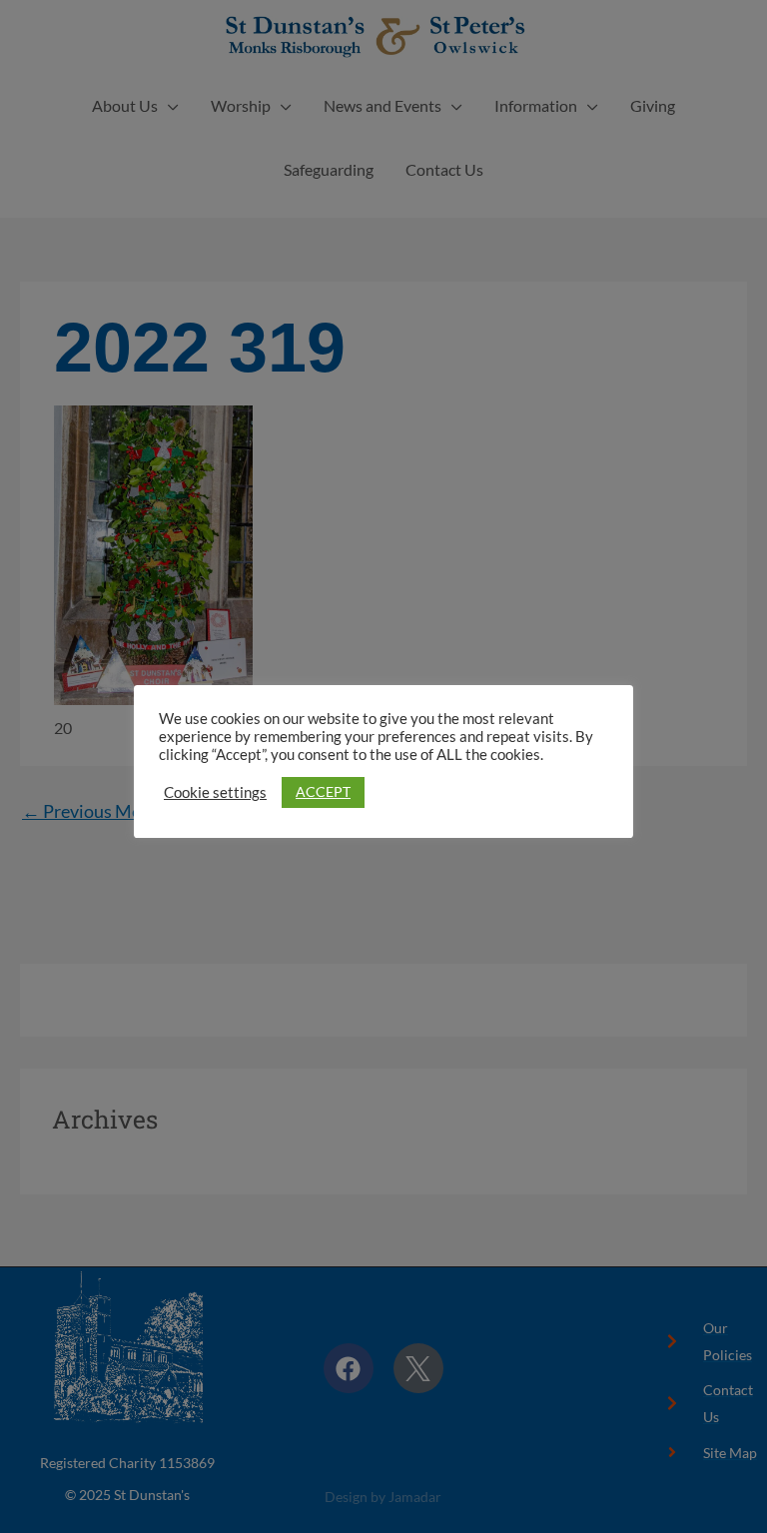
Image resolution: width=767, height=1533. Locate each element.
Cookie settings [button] (215, 792)
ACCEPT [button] (323, 791)
